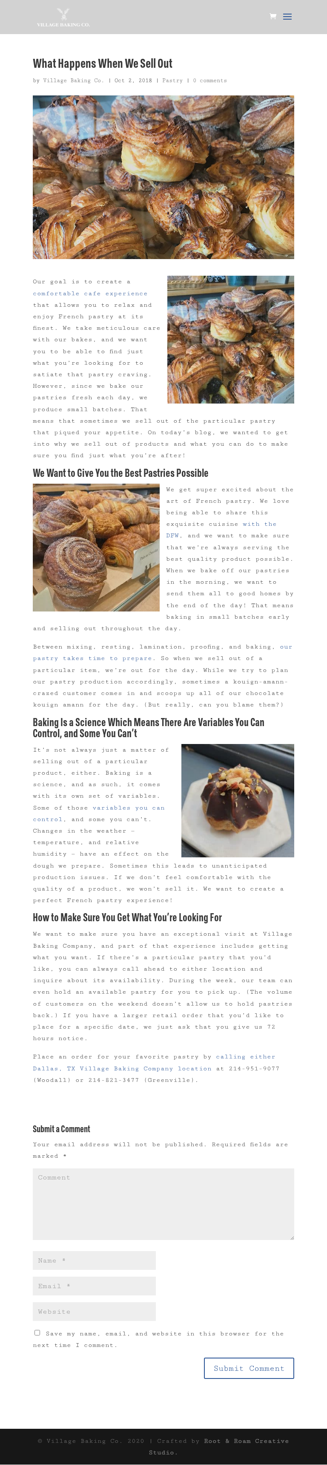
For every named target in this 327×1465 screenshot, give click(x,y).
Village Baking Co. (73, 80)
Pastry (172, 80)
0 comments (210, 80)
